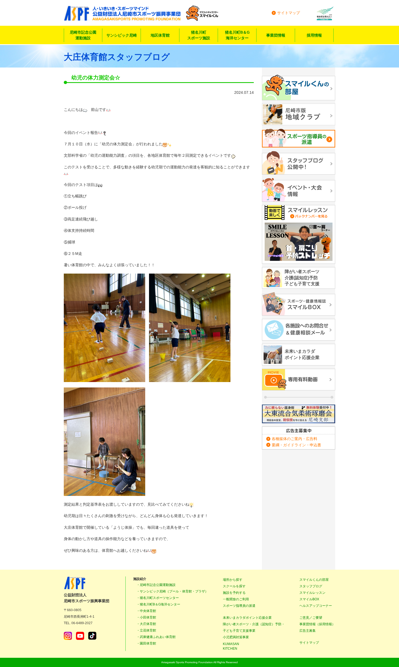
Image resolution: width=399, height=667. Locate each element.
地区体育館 (160, 35)
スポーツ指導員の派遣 (239, 606)
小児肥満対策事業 (236, 637)
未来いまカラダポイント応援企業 (247, 618)
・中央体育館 (146, 611)
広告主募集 (307, 631)
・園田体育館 (146, 643)
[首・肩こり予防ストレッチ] (298, 242)
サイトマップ (288, 13)
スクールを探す (234, 586)
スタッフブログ (310, 586)
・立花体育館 (146, 630)
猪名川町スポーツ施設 (198, 35)
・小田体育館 (146, 617)
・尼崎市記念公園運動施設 (156, 585)
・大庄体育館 (146, 624)
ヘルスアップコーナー (315, 606)
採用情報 (314, 35)
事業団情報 (275, 35)
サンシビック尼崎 (121, 35)
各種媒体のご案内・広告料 (294, 439)
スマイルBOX (309, 599)
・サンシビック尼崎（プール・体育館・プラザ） (172, 591)
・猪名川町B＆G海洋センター (158, 604)
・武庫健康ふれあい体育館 (156, 637)
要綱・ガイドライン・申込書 (296, 445)
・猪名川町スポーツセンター (158, 598)
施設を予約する (234, 593)
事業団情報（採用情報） (317, 624)
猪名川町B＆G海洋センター (237, 35)
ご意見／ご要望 (310, 618)
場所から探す (232, 580)
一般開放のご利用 (236, 599)
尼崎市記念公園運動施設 (83, 35)
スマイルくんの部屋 (314, 580)
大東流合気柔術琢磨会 (298, 414)
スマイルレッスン (312, 593)
